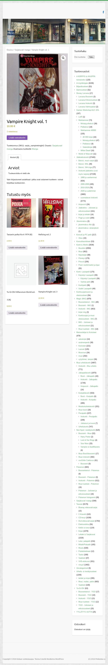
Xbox (80, 238)
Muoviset (82, 353)
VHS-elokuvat (84, 561)
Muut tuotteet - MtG (86, 329)
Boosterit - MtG (84, 305)
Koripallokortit (84, 393)
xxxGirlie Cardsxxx (86, 460)
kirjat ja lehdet (84, 214)
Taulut (80, 555)
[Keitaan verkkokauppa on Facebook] (103, 12)
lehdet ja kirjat (84, 578)
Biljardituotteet (82, 86)
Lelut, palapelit (84, 541)
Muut (80, 251)
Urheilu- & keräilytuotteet (86, 571)
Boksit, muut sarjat (86, 161)
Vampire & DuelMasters (90, 447)
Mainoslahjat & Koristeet (86, 332)
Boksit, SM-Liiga (85, 167)
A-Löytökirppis (82, 83)
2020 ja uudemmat (88, 191)
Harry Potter (85, 437)
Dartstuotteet (81, 90)
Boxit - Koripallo (87, 396)
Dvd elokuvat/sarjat (86, 521)
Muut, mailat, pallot (86, 582)
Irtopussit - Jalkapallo (89, 386)
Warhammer (83, 120)
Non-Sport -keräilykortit (85, 430)
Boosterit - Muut (85, 433)
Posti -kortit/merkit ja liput (88, 265)
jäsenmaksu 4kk (85, 225)
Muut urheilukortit (83, 363)
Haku (91, 57)
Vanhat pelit (85, 282)
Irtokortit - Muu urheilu (87, 366)
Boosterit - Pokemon (86, 477)
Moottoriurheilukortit (86, 406)
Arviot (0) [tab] (14, 157)
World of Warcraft (85, 154)
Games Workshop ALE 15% (87, 110)
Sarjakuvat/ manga (22, 50)
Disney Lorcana (82, 93)
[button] (63, 57)
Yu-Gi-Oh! (80, 588)
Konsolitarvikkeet (83, 241)
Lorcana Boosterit (85, 97)
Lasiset (81, 349)
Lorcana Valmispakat (86, 107)
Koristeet (82, 346)
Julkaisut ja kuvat (88, 423)
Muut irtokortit (84, 457)
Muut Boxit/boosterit (86, 454)
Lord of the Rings (87, 440)
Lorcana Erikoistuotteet (87, 100)
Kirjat (80, 531)
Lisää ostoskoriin (17, 138)
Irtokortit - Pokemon (86, 480)
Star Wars (85, 443)
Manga (35, 149)
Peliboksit (85, 127)
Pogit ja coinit (84, 218)
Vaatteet (81, 558)
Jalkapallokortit (84, 373)
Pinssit (81, 262)
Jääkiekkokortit (82, 157)
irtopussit (82, 204)
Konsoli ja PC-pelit (83, 235)
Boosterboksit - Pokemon (88, 470)
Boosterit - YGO (85, 595)
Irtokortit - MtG (84, 309)
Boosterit (84, 464)
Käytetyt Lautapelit (86, 275)
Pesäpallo (82, 413)
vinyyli (81, 565)
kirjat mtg (82, 312)
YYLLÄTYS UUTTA (84, 612)
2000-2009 (85, 184)
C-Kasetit (82, 514)
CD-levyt (82, 518)
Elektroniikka (83, 524)
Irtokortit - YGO (84, 598)
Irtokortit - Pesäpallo (89, 417)
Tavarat (79, 504)
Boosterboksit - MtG (86, 302)
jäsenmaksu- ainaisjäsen (88, 228)
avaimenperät (83, 342)
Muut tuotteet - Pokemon (88, 484)
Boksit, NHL (83, 164)
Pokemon (80, 467)
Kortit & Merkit (82, 245)
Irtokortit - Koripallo (88, 400)
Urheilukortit (83, 427)
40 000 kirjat (88, 137)
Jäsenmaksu (81, 221)
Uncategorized (82, 568)
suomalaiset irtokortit (89, 198)
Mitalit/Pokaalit (84, 544)
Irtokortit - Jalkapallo (89, 379)
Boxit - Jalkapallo (88, 376)
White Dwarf (85, 150)
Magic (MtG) (81, 299)
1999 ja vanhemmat (89, 177)
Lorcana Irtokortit (85, 103)
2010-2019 (85, 187)
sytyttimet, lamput (85, 359)
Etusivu (10, 50)
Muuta (81, 548)
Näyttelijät (82, 255)
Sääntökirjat (87, 147)
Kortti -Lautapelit (83, 272)
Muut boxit (82, 410)
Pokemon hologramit (86, 497)
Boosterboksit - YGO (86, 592)
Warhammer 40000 (88, 130)
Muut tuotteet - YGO (86, 602)
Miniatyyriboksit (87, 124)
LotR (80, 117)
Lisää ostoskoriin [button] (17, 247)
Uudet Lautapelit (85, 289)
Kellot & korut (84, 528)
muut (80, 356)
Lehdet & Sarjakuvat (86, 534)
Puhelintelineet (84, 551)
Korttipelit (82, 285)
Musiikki (81, 248)
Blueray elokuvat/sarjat (87, 507)
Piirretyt (81, 258)
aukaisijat (82, 339)
